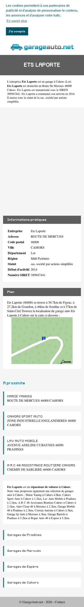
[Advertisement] (42, 161)
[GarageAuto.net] (42, 47)
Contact (60, 602)
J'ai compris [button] (17, 31)
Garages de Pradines (24, 535)
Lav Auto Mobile (53, 499)
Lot (68, 81)
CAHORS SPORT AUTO (25, 416)
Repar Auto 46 (39, 518)
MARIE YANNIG (19, 396)
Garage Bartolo (56, 514)
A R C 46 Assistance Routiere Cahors (40, 502)
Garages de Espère (22, 566)
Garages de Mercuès (24, 550)
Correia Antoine (44, 510)
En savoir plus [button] (17, 21)
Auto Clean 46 (24, 506)
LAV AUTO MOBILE (22, 441)
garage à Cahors (54, 81)
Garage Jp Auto (16, 514)
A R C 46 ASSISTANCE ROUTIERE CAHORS (41, 465)
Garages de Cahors (23, 582)
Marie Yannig (34, 495)
